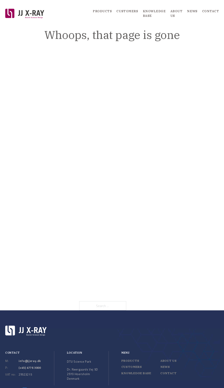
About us (176, 13)
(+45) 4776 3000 (30, 367)
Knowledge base (136, 373)
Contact (210, 11)
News (192, 11)
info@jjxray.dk (30, 361)
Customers (127, 11)
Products (102, 11)
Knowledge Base (154, 13)
